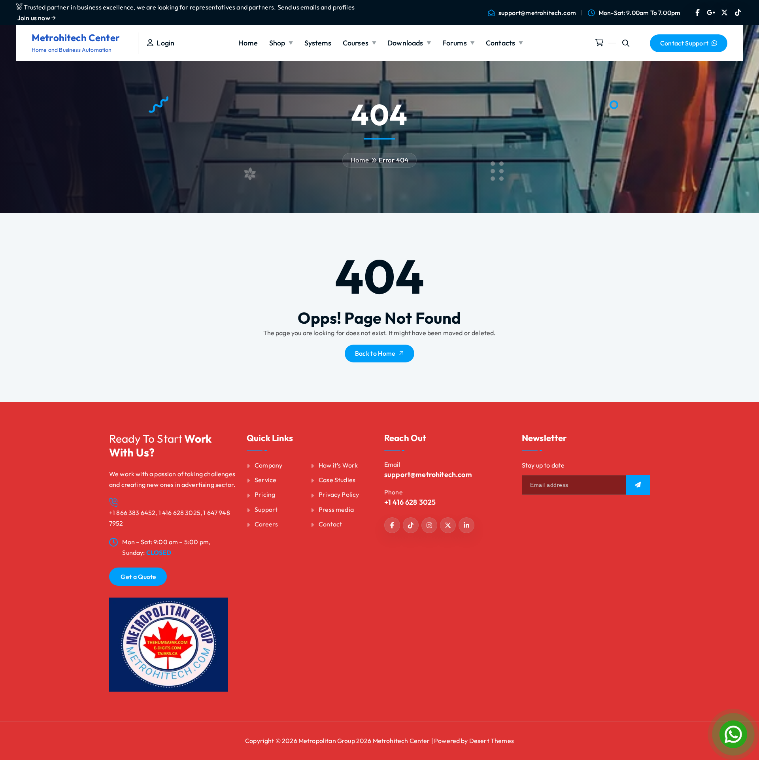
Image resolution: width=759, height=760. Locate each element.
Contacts (500, 42)
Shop (277, 42)
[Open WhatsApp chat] (733, 734)
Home (248, 42)
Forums (454, 42)
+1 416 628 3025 (410, 502)
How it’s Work (338, 465)
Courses (355, 42)
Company (268, 465)
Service (265, 480)
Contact (330, 524)
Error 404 (393, 160)
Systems (318, 42)
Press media (336, 509)
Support (266, 509)
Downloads (405, 42)
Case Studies (337, 480)
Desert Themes (491, 741)
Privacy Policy (339, 494)
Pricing (265, 494)
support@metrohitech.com (537, 13)
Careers (266, 524)
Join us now (34, 18)
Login (163, 42)
